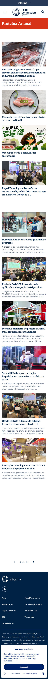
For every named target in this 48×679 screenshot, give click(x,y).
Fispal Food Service (33, 604)
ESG (3, 617)
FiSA (4, 598)
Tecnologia (29, 617)
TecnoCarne (7, 604)
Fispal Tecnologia (32, 598)
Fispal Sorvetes (9, 610)
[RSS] (4, 589)
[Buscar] (43, 12)
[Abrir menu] (5, 12)
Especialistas (8, 623)
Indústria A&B (31, 610)
